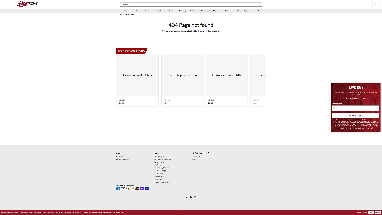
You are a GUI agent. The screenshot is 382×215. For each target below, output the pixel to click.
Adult (135, 11)
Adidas (123, 11)
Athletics (227, 11)
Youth (159, 11)
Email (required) (337, 104)
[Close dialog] (378, 85)
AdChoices (158, 165)
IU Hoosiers (158, 179)
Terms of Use (159, 156)
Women (147, 11)
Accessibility (159, 176)
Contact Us (196, 156)
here (200, 31)
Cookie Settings (160, 171)
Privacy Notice (159, 162)
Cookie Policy (159, 173)
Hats (170, 11)
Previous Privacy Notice (162, 159)
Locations (119, 156)
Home (122, 14)
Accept (371, 212)
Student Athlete (243, 11)
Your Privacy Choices (161, 168)
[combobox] (191, 4)
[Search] (260, 5)
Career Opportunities (161, 182)
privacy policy (370, 128)
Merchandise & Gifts (208, 11)
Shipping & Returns (123, 159)
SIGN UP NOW (356, 115)
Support (195, 159)
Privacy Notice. (118, 212)
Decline (377, 212)
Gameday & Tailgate (186, 11)
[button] (379, 4)
